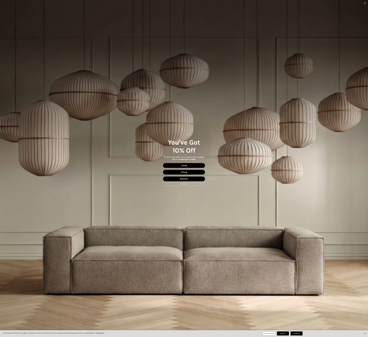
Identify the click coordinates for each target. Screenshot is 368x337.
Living (184, 165)
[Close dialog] (364, 3)
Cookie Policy (100, 333)
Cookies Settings (269, 333)
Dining (184, 172)
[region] (184, 333)
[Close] (365, 333)
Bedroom (184, 179)
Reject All (283, 333)
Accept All (297, 333)
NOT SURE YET (184, 184)
